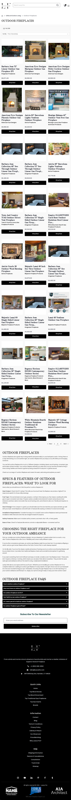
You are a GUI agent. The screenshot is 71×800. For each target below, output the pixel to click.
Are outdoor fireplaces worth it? (13, 592)
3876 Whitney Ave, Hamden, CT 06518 (37, 673)
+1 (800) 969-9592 (37, 666)
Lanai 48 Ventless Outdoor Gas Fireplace (58, 318)
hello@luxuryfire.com (37, 670)
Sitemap (35, 766)
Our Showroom (35, 734)
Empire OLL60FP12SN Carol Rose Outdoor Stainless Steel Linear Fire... (58, 219)
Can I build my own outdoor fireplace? (14, 597)
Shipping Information (35, 753)
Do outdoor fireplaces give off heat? (14, 606)
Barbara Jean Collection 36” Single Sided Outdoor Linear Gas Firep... (11, 372)
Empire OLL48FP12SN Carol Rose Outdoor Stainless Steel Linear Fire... (58, 372)
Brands (35, 705)
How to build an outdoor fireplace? (13, 584)
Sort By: (5, 34)
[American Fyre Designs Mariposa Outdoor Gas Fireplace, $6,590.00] (35, 51)
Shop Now (12, 82)
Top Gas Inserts (35, 702)
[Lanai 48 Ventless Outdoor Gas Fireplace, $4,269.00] (58, 302)
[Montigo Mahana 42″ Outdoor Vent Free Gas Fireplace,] (58, 100)
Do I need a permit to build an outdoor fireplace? (18, 601)
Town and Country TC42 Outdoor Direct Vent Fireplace (10, 217)
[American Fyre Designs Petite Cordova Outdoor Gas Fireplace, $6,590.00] (58, 51)
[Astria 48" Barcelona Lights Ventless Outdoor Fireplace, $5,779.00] (58, 149)
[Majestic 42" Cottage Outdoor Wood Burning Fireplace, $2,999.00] (58, 405)
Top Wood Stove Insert (35, 695)
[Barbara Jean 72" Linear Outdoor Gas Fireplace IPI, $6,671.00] (12, 51)
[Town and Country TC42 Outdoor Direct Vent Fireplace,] (12, 200)
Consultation (35, 759)
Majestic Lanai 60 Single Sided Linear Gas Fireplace (10, 320)
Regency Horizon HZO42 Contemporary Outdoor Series (11, 422)
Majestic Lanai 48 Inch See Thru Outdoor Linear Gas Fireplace (35, 268)
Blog (35, 720)
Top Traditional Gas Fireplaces (35, 698)
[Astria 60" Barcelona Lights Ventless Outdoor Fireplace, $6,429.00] (35, 100)
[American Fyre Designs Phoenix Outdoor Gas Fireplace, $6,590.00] (12, 100)
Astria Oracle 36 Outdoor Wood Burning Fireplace (11, 268)
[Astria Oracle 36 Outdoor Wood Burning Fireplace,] (12, 251)
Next (65, 444)
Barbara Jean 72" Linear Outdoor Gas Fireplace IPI (10, 68)
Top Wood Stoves (35, 692)
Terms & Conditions (35, 724)
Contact (35, 717)
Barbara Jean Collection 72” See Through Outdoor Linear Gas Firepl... (33, 167)
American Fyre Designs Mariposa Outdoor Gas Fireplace (35, 68)
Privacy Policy (35, 727)
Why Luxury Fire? (35, 741)
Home (35, 688)
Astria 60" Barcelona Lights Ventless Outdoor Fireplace (34, 117)
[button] (35, 28)
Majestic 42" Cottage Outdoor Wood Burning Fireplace (58, 422)
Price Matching (35, 737)
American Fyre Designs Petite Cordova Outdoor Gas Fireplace (59, 68)
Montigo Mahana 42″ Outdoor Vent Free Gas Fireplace (58, 117)
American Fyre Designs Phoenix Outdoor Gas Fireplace (12, 117)
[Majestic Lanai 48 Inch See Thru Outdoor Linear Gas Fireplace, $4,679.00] (35, 251)
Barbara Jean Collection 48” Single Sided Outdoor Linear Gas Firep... (34, 321)
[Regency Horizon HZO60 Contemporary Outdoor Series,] (35, 353)
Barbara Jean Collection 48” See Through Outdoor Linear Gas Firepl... (10, 167)
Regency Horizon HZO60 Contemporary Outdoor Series (34, 371)
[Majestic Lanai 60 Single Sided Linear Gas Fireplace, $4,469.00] (12, 302)
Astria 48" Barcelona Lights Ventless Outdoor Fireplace (57, 166)
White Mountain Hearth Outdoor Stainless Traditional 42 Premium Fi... (35, 423)
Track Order (35, 763)
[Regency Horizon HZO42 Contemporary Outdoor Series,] (12, 405)
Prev (50, 444)
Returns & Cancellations (35, 756)
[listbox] (38, 34)
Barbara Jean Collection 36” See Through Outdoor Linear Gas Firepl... (57, 270)
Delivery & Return (35, 730)
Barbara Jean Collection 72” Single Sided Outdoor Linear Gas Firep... (34, 219)
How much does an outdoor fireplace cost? (16, 588)
